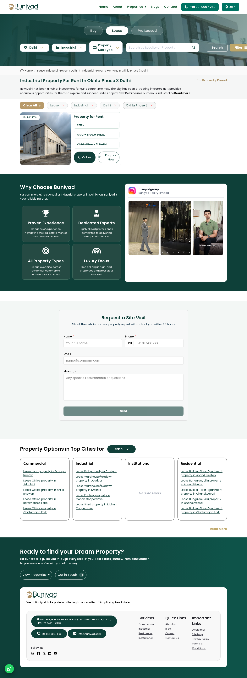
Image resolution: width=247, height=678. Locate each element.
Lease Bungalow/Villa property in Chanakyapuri (201, 501)
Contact (170, 6)
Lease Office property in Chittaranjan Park (39, 510)
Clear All (32, 105)
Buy (93, 30)
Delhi (232, 7)
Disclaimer (198, 630)
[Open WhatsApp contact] (9, 668)
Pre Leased (147, 30)
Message (69, 371)
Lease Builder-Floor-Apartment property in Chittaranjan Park (201, 510)
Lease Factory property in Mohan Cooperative (93, 497)
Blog (168, 629)
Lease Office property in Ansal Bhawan (43, 492)
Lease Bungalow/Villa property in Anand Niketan (201, 482)
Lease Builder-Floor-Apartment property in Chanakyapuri (201, 492)
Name (68, 336)
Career (169, 633)
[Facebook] (38, 653)
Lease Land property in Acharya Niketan (44, 473)
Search (217, 47)
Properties (136, 6)
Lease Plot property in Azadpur (96, 471)
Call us (86, 157)
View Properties (36, 575)
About (117, 6)
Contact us (172, 638)
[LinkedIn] (49, 653)
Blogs (155, 6)
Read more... (183, 93)
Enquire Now (110, 157)
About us (170, 624)
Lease (117, 30)
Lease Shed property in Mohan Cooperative (96, 506)
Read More (218, 529)
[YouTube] (55, 653)
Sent (123, 411)
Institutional (146, 638)
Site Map (197, 634)
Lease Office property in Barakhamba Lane (39, 501)
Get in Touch (67, 575)
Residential (145, 633)
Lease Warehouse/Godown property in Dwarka (94, 488)
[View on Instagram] (144, 228)
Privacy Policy (200, 639)
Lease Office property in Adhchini (39, 482)
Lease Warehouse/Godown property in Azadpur (94, 478)
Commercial (146, 624)
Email (67, 354)
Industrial (144, 629)
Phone (130, 336)
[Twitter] (44, 653)
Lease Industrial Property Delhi (57, 71)
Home (103, 6)
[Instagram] (33, 653)
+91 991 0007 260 (203, 7)
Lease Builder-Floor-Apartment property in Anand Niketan (201, 473)
